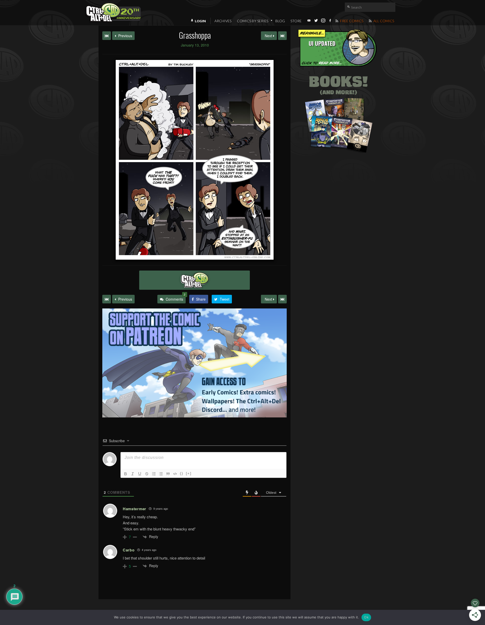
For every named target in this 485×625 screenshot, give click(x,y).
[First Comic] (106, 299)
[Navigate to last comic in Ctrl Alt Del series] (282, 35)
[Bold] (125, 474)
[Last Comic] (282, 299)
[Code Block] (175, 474)
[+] (188, 473)
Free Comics (351, 21)
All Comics (383, 21)
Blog (280, 21)
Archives (222, 21)
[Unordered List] (160, 474)
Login (200, 21)
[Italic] (132, 474)
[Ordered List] (153, 474)
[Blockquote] (168, 474)
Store (296, 21)
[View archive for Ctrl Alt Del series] (194, 280)
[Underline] (139, 474)
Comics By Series (252, 21)
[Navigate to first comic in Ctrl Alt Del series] (106, 35)
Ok (366, 617)
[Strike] (146, 474)
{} (181, 473)
